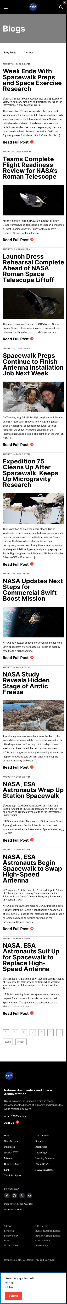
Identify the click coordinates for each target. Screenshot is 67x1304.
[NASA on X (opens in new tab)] (22, 1195)
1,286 (7, 1041)
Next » (21, 1041)
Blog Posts (10, 52)
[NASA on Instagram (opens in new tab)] (14, 1195)
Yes (11, 1282)
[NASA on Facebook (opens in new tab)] (7, 1195)
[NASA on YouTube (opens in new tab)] (29, 1195)
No (11, 1287)
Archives (28, 52)
